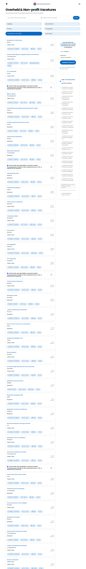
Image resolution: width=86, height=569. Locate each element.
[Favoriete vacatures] (7, 4)
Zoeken (76, 18)
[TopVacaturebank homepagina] (41, 4)
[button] (79, 4)
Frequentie (63, 55)
